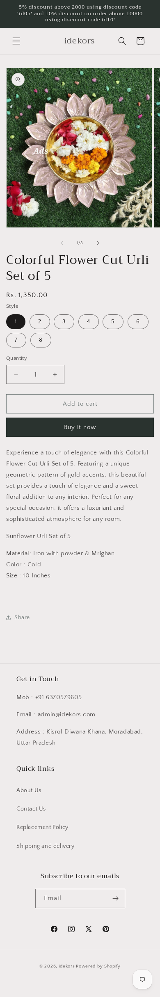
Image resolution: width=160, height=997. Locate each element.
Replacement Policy (42, 827)
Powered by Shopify (98, 966)
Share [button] (22, 617)
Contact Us (31, 809)
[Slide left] (62, 243)
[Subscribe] (116, 898)
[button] (16, 41)
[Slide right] (98, 243)
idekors (67, 966)
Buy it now (80, 427)
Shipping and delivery (45, 846)
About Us (28, 790)
